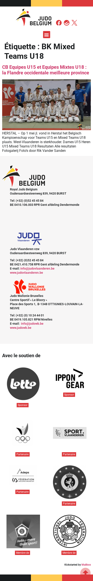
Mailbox (86, 564)
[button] (46, 34)
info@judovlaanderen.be (37, 268)
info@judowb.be (32, 323)
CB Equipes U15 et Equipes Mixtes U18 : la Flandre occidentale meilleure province (45, 69)
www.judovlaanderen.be (26, 272)
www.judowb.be (20, 327)
